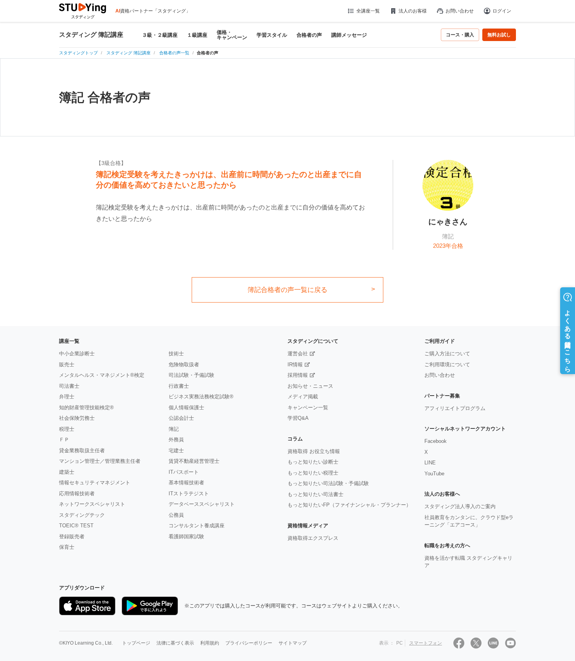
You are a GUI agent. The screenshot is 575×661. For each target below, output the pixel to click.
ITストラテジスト (189, 493)
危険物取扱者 (184, 364)
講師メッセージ (349, 35)
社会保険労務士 (77, 418)
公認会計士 (181, 418)
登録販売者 (71, 536)
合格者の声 (309, 35)
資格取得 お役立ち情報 (314, 451)
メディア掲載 (303, 396)
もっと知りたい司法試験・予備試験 (328, 483)
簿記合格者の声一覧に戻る (287, 290)
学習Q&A (298, 418)
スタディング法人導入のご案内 (460, 506)
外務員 (176, 439)
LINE (430, 463)
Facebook (435, 441)
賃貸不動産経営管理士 (194, 461)
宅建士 (176, 450)
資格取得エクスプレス (313, 538)
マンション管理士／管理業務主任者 (99, 461)
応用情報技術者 (77, 493)
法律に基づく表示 (175, 643)
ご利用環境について (447, 364)
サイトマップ (293, 643)
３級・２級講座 (160, 35)
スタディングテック (82, 515)
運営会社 (298, 353)
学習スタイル (272, 35)
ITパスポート (184, 472)
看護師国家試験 (186, 536)
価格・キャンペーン (232, 34)
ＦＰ (64, 439)
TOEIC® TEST (76, 525)
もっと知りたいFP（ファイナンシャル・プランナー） (349, 505)
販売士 (66, 364)
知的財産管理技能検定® (86, 407)
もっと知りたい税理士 (313, 473)
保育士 (66, 547)
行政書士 (179, 386)
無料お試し (499, 35)
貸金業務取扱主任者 (82, 450)
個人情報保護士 (186, 407)
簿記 (174, 429)
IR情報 (295, 364)
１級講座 (197, 35)
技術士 (176, 353)
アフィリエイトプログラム (454, 408)
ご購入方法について (447, 353)
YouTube (434, 473)
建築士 (66, 472)
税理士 (66, 429)
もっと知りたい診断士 (313, 462)
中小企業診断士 (77, 353)
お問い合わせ (460, 11)
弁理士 (66, 396)
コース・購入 (460, 35)
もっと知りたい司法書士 (315, 494)
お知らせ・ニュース (310, 386)
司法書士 (69, 386)
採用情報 (298, 375)
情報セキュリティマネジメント (94, 482)
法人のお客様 (413, 11)
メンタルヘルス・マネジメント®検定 (101, 375)
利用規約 (209, 643)
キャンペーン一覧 (308, 407)
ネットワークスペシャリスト (92, 504)
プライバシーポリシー (248, 643)
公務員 (176, 515)
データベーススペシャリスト (202, 504)
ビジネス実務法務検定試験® (201, 396)
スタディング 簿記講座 (91, 35)
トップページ (136, 643)
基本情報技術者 (186, 482)
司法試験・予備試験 (191, 375)
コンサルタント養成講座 (197, 525)
